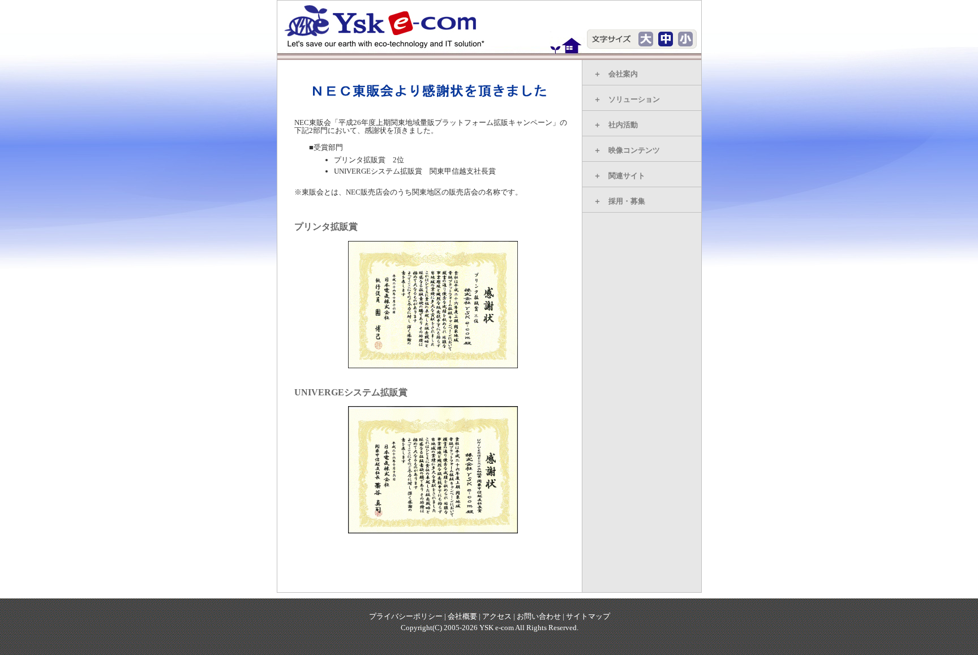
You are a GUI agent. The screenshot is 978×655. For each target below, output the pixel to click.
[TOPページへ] (390, 26)
